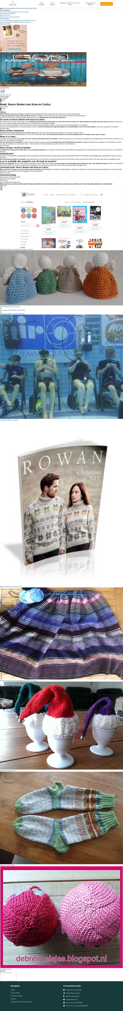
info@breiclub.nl (71, 999)
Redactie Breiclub (5, 95)
